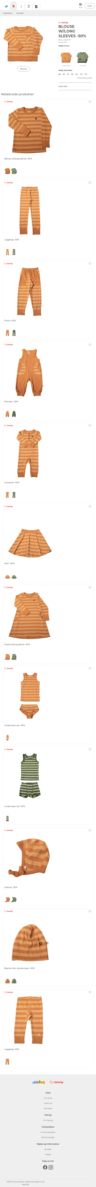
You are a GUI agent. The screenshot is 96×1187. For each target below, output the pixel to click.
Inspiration (8, 13)
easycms (38, 1182)
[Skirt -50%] (47, 534)
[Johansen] (29, 6)
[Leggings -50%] (47, 210)
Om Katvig (48, 1120)
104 (76, 74)
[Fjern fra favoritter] (90, 102)
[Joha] (6, 6)
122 (85, 74)
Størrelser (48, 1108)
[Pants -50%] (47, 291)
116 (81, 74)
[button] (89, 5)
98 (72, 74)
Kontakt (20, 13)
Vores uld (48, 1103)
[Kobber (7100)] (7, 171)
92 (68, 74)
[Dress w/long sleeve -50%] (47, 615)
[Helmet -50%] (47, 858)
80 (59, 74)
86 (64, 74)
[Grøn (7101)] (14, 171)
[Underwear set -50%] (47, 696)
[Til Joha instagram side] (51, 1167)
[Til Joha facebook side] (45, 1167)
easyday (25, 1184)
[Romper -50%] (47, 372)
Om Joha (48, 1098)
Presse (48, 1154)
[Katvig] (13, 5)
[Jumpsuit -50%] (47, 453)
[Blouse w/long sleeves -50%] (47, 129)
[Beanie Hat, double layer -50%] (47, 939)
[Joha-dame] (21, 6)
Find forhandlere (48, 1132)
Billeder (23, 69)
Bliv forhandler (48, 1137)
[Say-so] (36, 6)
